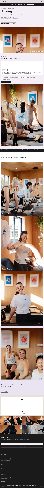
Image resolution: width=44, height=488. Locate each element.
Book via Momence (3, 481)
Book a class (5, 23)
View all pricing (22, 446)
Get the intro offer (22, 444)
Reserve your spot (30, 4)
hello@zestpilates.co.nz (4, 478)
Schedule (2, 467)
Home (2, 464)
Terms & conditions (40, 486)
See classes (13, 23)
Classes (2, 468)
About (2, 465)
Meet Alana (5, 391)
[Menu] (42, 1)
